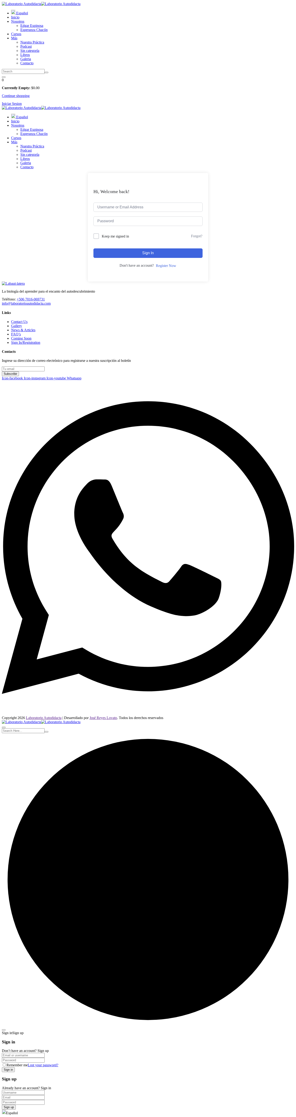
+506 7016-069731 (31, 299)
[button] (148, 1112)
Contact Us (19, 322)
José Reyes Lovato (103, 718)
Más (14, 38)
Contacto (27, 63)
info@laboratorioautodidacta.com (26, 303)
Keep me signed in (115, 236)
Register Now (166, 266)
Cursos (16, 34)
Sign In (148, 253)
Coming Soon (21, 338)
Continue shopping (16, 96)
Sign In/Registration (25, 342)
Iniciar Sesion (12, 104)
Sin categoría (29, 51)
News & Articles (23, 330)
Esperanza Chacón (34, 30)
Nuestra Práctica (32, 42)
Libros (25, 55)
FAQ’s (16, 334)
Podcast (26, 46)
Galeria (25, 59)
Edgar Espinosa (31, 26)
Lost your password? (43, 1065)
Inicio (15, 17)
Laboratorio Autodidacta (44, 718)
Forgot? (196, 236)
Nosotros (17, 21)
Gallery (16, 326)
